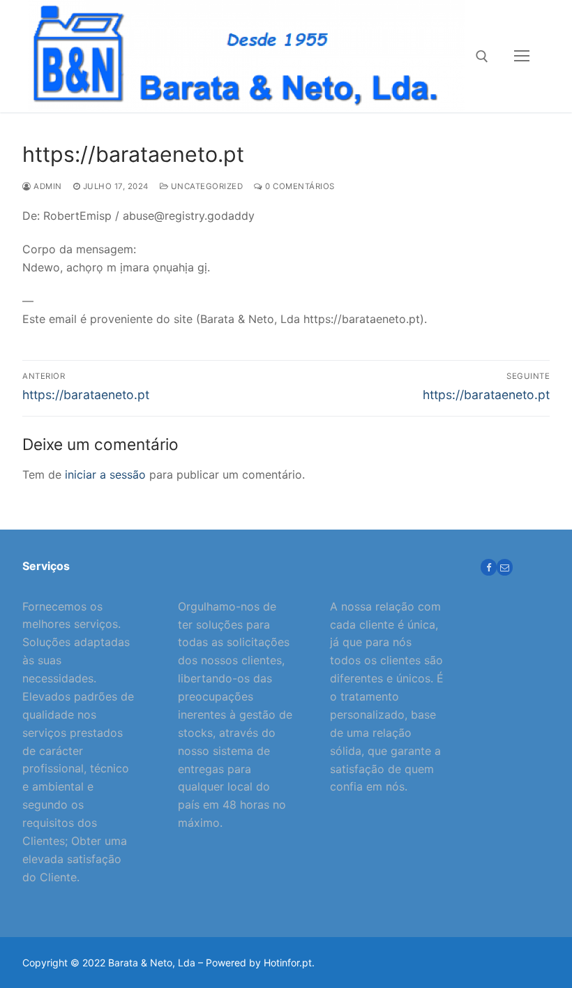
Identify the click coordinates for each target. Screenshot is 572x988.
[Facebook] (489, 567)
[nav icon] (521, 56)
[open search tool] (482, 56)
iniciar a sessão (105, 474)
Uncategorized (205, 186)
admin (46, 186)
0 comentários (299, 186)
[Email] (505, 567)
